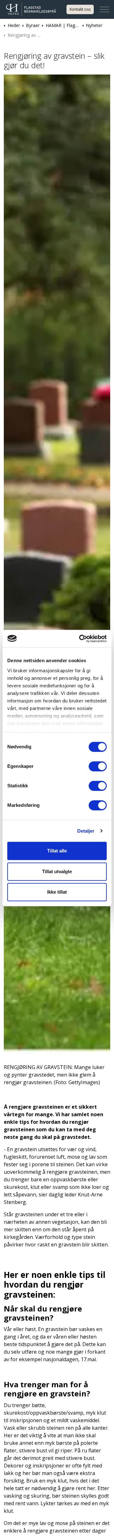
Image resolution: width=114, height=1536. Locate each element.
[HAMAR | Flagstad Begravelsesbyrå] (33, 9)
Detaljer (86, 831)
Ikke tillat (57, 892)
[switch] (98, 766)
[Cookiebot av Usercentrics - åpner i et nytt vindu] (80, 639)
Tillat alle (57, 850)
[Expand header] (104, 9)
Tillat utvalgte (57, 871)
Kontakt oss (80, 9)
